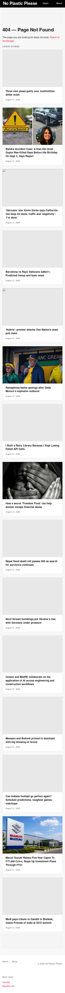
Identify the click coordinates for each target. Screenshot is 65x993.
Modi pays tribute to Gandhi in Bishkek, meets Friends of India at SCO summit (29, 920)
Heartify (6, 982)
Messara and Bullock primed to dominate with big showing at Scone (30, 740)
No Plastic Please (20, 3)
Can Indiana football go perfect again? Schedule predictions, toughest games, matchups (29, 799)
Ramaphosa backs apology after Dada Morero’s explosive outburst (28, 389)
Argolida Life (8, 985)
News (46, 3)
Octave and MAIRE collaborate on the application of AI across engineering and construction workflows (30, 680)
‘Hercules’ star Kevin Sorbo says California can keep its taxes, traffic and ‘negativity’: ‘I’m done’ (31, 213)
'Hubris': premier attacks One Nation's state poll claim (32, 331)
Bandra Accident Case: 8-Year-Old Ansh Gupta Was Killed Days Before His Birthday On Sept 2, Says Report (31, 152)
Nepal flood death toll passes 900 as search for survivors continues (31, 563)
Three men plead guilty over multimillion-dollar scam (30, 92)
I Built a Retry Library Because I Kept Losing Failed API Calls (32, 447)
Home (5, 961)
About (59, 3)
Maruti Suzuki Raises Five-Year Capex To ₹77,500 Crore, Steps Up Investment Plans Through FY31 (31, 861)
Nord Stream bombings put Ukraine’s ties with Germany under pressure (30, 620)
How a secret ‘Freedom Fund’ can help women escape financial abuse (29, 505)
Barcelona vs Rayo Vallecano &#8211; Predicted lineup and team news (28, 273)
